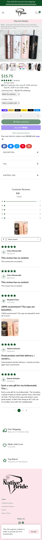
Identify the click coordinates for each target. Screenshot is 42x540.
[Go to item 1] (21, 228)
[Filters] (3, 239)
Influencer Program (8, 506)
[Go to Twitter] (17, 146)
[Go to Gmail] (29, 146)
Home (2, 25)
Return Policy (6, 513)
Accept (33, 531)
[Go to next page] (27, 410)
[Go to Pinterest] (22, 146)
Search (4, 510)
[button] (6, 80)
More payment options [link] (21, 133)
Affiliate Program (7, 503)
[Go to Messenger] (11, 146)
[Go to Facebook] (4, 146)
